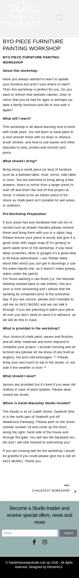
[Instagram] (45, 542)
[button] (59, 18)
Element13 (54, 567)
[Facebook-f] (34, 542)
